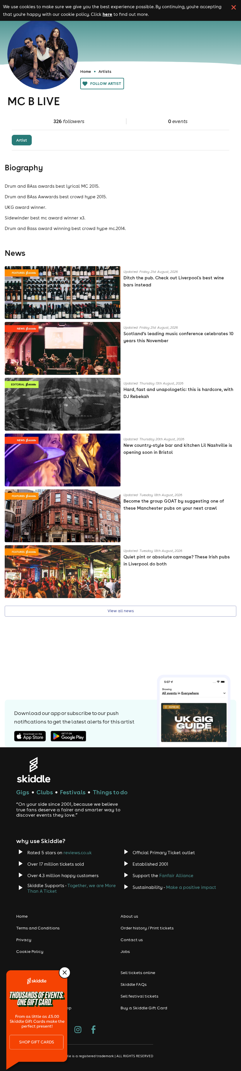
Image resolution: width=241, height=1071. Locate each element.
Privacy (23, 939)
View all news (121, 610)
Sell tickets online (137, 972)
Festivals (73, 792)
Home (85, 71)
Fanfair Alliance (176, 875)
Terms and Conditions (38, 928)
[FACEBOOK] (93, 1030)
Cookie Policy (29, 951)
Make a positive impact (191, 887)
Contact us (131, 939)
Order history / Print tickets (147, 928)
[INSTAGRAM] (78, 1030)
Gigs (22, 792)
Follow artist (105, 83)
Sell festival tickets (139, 996)
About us (129, 916)
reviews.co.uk (77, 852)
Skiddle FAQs (133, 984)
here (107, 14)
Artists (104, 71)
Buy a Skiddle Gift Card (143, 1007)
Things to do (110, 792)
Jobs (125, 951)
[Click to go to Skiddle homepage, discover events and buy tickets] (33, 770)
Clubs (44, 792)
